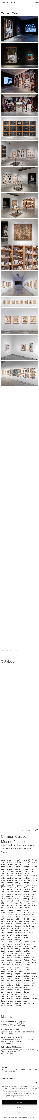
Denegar (19, 1107)
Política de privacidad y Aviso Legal (24, 1117)
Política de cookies (9, 1117)
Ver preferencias (19, 1113)
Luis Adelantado (8, 3)
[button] (36, 1083)
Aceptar (19, 1102)
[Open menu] (37, 2)
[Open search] (33, 2)
